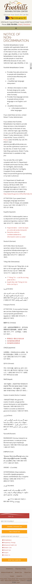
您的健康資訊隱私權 (13, 341)
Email (20, 24)
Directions (26, 24)
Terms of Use (11, 579)
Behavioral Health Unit (10, 545)
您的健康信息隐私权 (13, 343)
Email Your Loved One (14, 560)
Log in (18, 582)
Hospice (6, 552)
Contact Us (7, 555)
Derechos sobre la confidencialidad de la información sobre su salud (16, 234)
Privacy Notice (3, 579)
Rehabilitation (8, 540)
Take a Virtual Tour (14, 531)
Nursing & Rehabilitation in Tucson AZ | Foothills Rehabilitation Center (16, 6)
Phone (6, 140)
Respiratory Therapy (9, 542)
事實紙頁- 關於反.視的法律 (15, 339)
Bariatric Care (8, 547)
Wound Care (7, 550)
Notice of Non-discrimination (12, 580)
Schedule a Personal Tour (14, 526)
